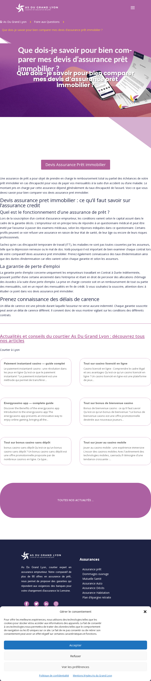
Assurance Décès (93, 588)
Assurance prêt (91, 569)
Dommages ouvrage (95, 574)
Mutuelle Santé (91, 579)
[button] (145, 612)
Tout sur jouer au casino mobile (105, 442)
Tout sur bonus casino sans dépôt (27, 442)
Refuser (75, 656)
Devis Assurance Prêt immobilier (75, 164)
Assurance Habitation (96, 593)
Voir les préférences (75, 667)
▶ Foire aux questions (15, 151)
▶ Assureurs (8, 139)
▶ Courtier (7, 145)
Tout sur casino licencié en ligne (105, 363)
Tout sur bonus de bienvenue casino (108, 403)
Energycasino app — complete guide (28, 403)
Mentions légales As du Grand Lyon (92, 675)
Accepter (75, 645)
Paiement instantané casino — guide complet (34, 363)
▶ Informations (10, 134)
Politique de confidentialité (54, 675)
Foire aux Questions (47, 22)
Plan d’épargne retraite (96, 597)
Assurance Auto (92, 583)
